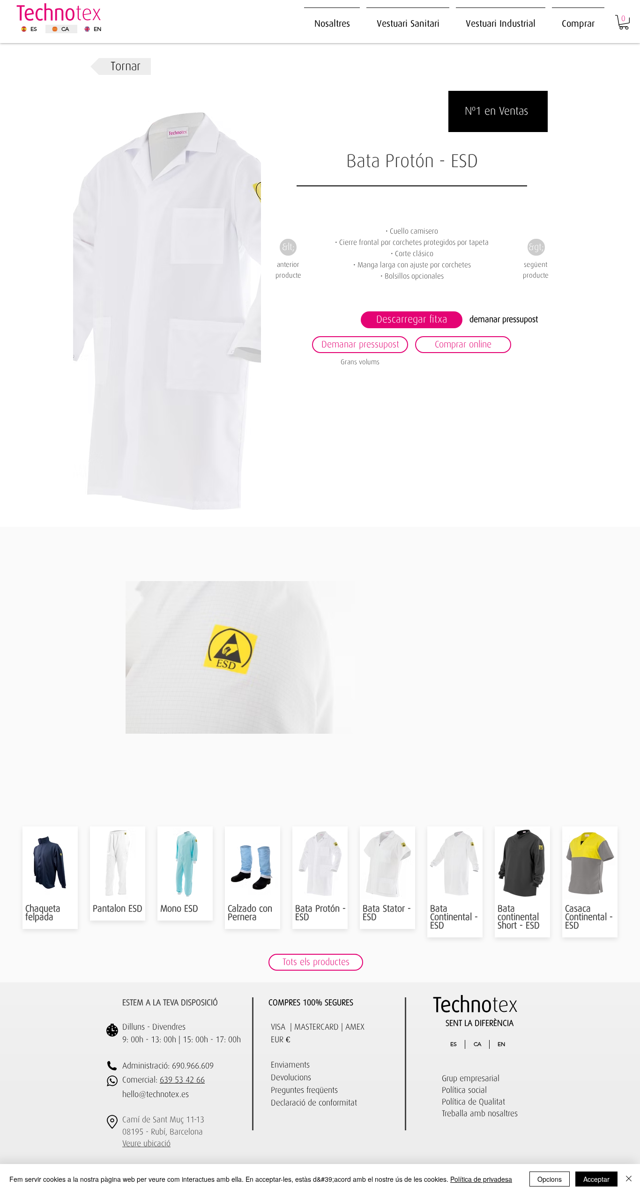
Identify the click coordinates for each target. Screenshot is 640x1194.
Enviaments (290, 1065)
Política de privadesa (481, 1179)
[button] (501, 19)
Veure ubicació (146, 1144)
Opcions (549, 1179)
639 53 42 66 (182, 1080)
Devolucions (291, 1078)
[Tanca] (628, 1179)
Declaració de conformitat (314, 1103)
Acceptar (596, 1179)
